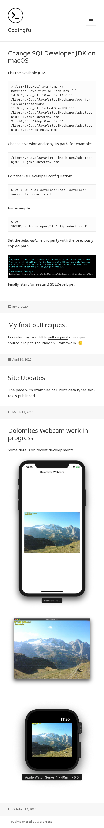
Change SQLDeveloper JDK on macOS (52, 57)
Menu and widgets (91, 25)
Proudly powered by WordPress (30, 822)
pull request (58, 337)
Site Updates (26, 377)
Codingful (20, 29)
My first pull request (37, 324)
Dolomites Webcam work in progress (48, 434)
